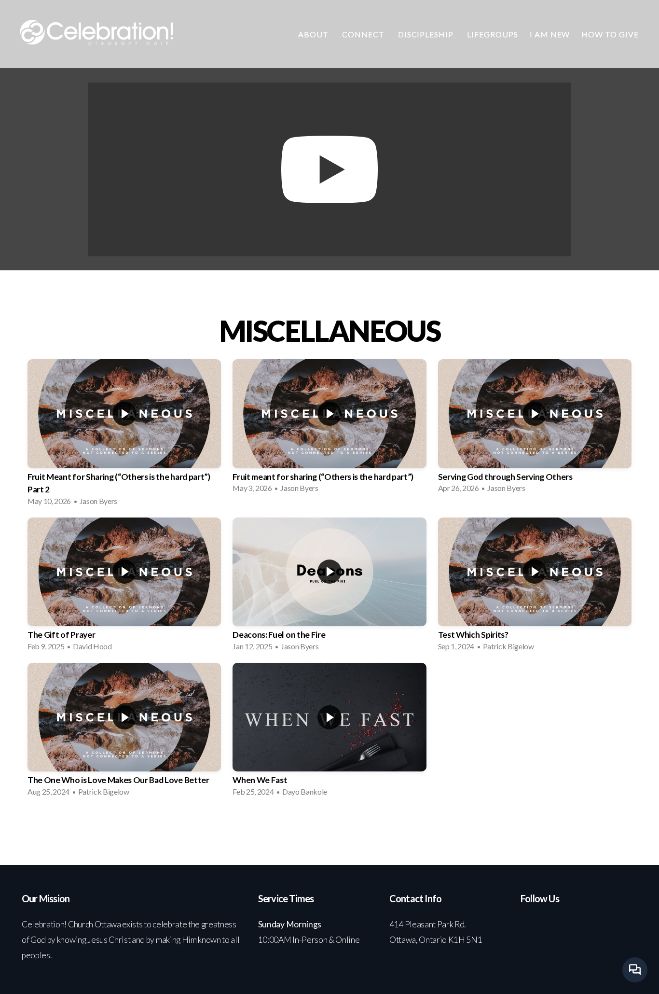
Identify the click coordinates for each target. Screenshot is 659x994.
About (314, 34)
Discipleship (426, 34)
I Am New (550, 34)
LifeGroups (492, 34)
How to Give (610, 34)
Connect (364, 34)
